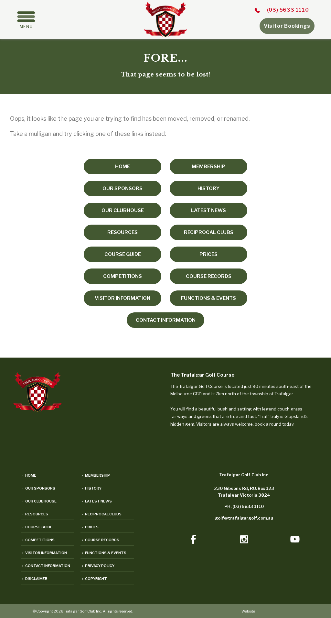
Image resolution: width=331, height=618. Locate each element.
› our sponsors (38, 488)
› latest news (97, 501)
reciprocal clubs (208, 232)
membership (208, 166)
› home (29, 475)
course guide (122, 254)
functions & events (208, 298)
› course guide (37, 527)
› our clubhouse (39, 501)
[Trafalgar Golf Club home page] (37, 409)
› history (91, 488)
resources (122, 232)
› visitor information (44, 553)
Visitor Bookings (287, 26)
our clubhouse (122, 210)
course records (208, 276)
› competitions (38, 540)
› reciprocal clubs (102, 514)
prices (208, 254)
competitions (122, 276)
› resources (35, 514)
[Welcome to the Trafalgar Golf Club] (165, 35)
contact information (166, 320)
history (208, 188)
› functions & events (104, 553)
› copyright (94, 578)
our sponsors (122, 188)
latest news (208, 210)
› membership (96, 475)
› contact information (46, 565)
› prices (90, 527)
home (122, 166)
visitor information (122, 298)
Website (248, 611)
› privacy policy (98, 565)
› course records (100, 540)
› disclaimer (35, 578)
